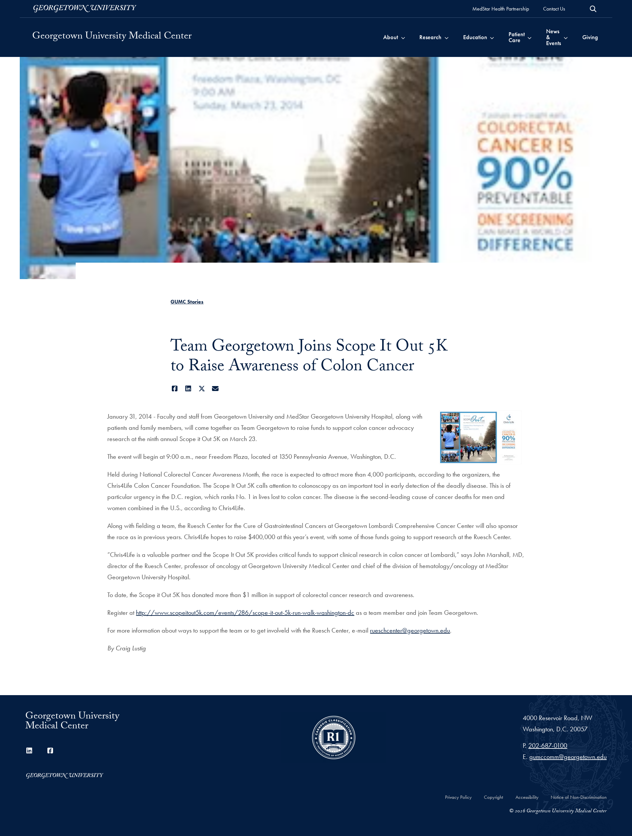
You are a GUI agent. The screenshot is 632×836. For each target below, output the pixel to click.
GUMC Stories (187, 301)
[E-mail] (215, 388)
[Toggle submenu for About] (403, 37)
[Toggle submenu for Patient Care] (529, 37)
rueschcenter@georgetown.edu (410, 630)
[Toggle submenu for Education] (491, 37)
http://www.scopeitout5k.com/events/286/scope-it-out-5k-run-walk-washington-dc (245, 612)
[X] (202, 388)
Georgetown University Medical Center (112, 37)
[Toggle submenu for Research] (446, 37)
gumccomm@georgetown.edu (568, 756)
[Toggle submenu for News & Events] (565, 37)
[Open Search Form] (593, 8)
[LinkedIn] (188, 388)
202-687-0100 (547, 745)
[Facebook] (175, 388)
